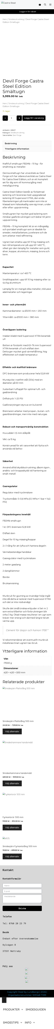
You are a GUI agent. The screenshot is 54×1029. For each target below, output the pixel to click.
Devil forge (17, 135)
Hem (5, 19)
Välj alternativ (12, 731)
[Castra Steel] (14, 4)
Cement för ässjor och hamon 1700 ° (27, 630)
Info (28, 1022)
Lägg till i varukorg (34, 118)
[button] (45, 4)
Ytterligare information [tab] (17, 148)
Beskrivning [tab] (11, 143)
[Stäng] (4, 1000)
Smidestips (11, 1022)
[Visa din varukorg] (39, 4)
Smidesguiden (36, 1009)
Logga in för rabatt (27, 11)
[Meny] (51, 4)
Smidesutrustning (16, 19)
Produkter (11, 1009)
